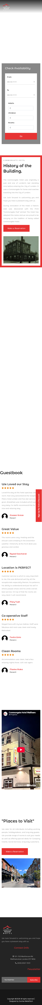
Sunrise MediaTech (26, 1001)
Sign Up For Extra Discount (39, 505)
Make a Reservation (16, 228)
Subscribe (34, 980)
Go (21, 136)
